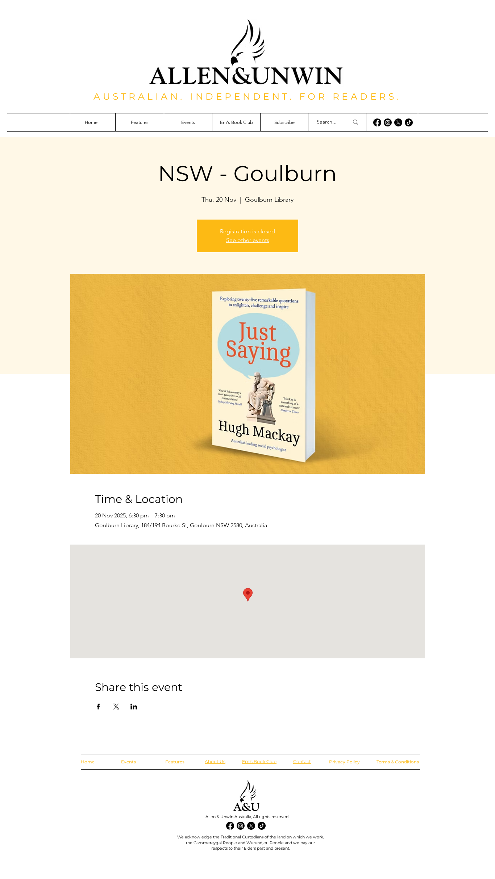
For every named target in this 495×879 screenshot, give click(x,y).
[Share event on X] (116, 706)
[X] (398, 122)
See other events (247, 240)
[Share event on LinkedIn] (133, 706)
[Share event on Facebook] (98, 706)
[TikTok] (409, 122)
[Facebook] (377, 122)
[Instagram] (388, 122)
